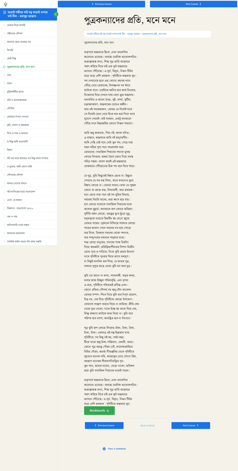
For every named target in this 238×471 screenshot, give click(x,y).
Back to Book (148, 425)
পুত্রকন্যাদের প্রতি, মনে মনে (154, 34)
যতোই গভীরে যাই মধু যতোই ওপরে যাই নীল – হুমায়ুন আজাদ (28, 14)
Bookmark (97, 410)
